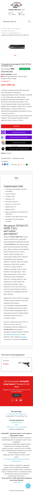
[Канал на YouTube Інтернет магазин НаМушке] (20, 400)
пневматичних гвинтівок (13, 334)
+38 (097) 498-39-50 (14, 10)
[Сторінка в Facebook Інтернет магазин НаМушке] (12, 400)
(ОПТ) (16, 425)
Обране (13, 14)
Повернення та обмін (18, 158)
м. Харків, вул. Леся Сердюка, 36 (16, 414)
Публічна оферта (16, 461)
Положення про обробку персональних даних (16, 459)
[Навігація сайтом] (29, 21)
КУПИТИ (16, 126)
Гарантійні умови (6, 158)
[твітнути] (7, 164)
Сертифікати (4, 161)
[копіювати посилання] (2, 164)
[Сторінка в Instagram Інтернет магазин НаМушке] (16, 400)
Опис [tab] (16, 178)
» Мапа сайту (16, 482)
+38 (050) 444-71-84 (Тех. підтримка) (16, 427)
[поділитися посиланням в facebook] (5, 164)
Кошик (23, 14)
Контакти (16, 395)
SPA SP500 (6, 360)
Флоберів (23, 337)
